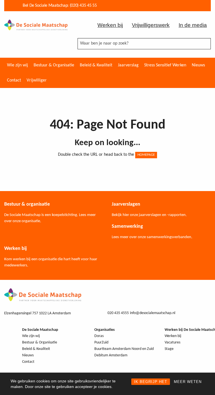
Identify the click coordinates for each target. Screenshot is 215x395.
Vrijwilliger (37, 80)
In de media (193, 25)
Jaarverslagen (126, 204)
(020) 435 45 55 (83, 5)
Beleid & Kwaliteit (96, 65)
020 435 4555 (118, 313)
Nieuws (198, 65)
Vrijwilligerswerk (151, 25)
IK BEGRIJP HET (150, 382)
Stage (169, 349)
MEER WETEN (188, 382)
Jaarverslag (128, 65)
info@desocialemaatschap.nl (152, 313)
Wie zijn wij (17, 65)
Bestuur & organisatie (27, 204)
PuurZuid (101, 342)
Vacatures (172, 342)
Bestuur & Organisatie (54, 65)
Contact (14, 80)
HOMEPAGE (146, 155)
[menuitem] (17, 65)
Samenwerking (127, 226)
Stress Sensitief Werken (165, 65)
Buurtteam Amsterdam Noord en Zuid (124, 349)
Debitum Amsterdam (110, 355)
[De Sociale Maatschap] (35, 24)
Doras (99, 336)
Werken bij (110, 25)
